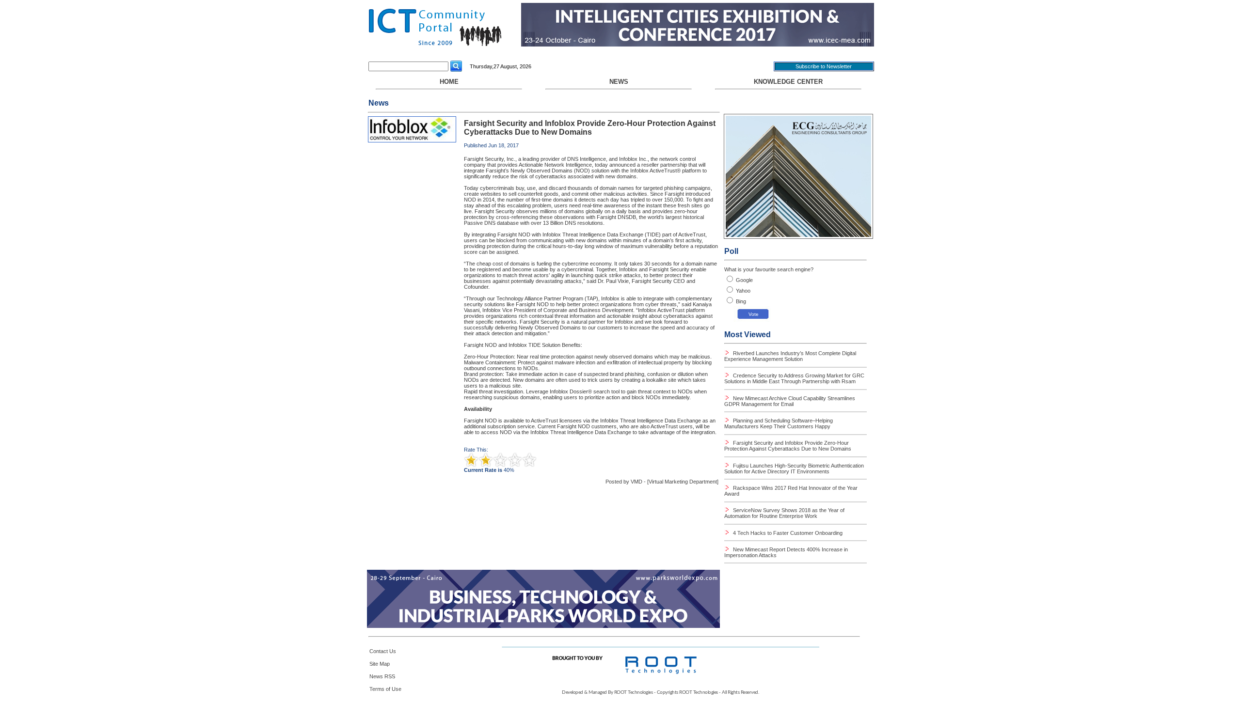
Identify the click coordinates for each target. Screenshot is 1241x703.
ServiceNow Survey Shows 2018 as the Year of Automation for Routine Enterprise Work (784, 513)
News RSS (382, 676)
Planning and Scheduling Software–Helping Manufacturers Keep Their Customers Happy (778, 423)
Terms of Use (385, 689)
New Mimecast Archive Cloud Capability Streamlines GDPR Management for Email (789, 401)
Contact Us (382, 651)
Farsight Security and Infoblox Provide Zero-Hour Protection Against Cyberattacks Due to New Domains (787, 446)
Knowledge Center (788, 81)
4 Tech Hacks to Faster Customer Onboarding (787, 533)
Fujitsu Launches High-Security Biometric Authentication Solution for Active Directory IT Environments (794, 468)
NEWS (618, 81)
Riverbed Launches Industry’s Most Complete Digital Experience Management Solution (790, 356)
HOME (449, 81)
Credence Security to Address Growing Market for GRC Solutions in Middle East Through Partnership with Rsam (794, 378)
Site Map (379, 664)
